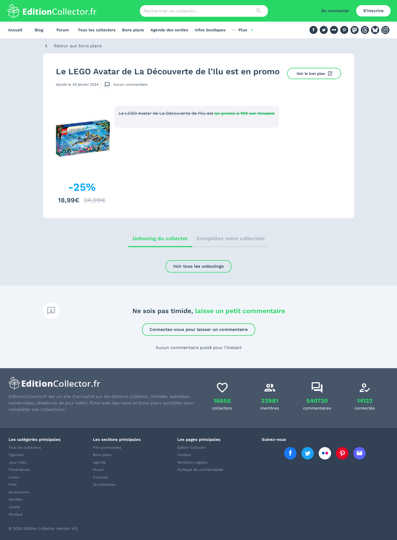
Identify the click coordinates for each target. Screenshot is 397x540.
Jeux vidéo (18, 462)
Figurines (16, 455)
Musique (16, 514)
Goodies (15, 499)
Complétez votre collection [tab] (231, 238)
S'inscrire (373, 10)
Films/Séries (19, 470)
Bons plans (133, 30)
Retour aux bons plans (78, 45)
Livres (14, 477)
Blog (39, 30)
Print (12, 484)
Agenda (99, 462)
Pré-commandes (107, 447)
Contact (184, 455)
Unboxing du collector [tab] (160, 238)
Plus (242, 30)
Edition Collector (191, 447)
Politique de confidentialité (200, 470)
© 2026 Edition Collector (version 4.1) (43, 528)
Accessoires (19, 492)
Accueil (15, 30)
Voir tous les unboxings (198, 266)
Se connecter (335, 10)
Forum (62, 30)
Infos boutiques (210, 30)
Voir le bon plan (311, 73)
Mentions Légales (192, 462)
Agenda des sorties (169, 30)
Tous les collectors (97, 30)
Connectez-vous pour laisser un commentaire (199, 329)
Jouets (14, 507)
